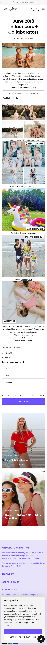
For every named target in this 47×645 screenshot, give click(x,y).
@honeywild (26, 279)
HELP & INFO (8, 574)
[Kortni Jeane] (10, 9)
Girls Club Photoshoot (18, 460)
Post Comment (23, 401)
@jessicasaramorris (31, 140)
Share (9, 353)
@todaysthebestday (27, 233)
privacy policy (9, 611)
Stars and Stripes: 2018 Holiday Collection (23, 517)
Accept (23, 631)
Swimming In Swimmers (13, 347)
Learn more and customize (23, 637)
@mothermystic (30, 186)
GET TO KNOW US (10, 582)
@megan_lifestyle (30, 93)
